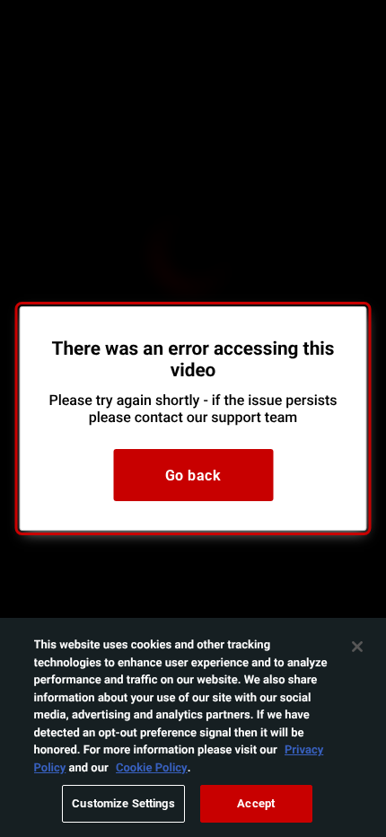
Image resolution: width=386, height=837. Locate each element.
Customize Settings (123, 803)
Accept (256, 803)
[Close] (357, 646)
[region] (193, 727)
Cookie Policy (152, 767)
